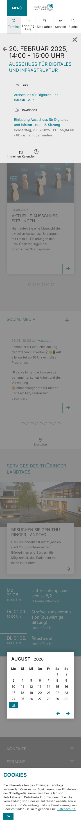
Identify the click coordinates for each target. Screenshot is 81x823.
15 (57, 686)
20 (40, 693)
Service (60, 27)
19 (31, 693)
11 (22, 686)
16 (66, 686)
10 (13, 686)
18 (22, 693)
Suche (73, 27)
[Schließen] (73, 38)
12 (31, 686)
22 (57, 693)
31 (13, 705)
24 (14, 699)
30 (66, 699)
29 (57, 699)
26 (31, 699)
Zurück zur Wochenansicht (6, 53)
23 (66, 693)
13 (40, 686)
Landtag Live (28, 27)
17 (13, 693)
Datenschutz (66, 809)
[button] (36, 152)
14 (48, 686)
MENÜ (17, 8)
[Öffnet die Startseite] (43, 8)
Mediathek (44, 27)
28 (49, 699)
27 (40, 699)
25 (22, 699)
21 (48, 693)
